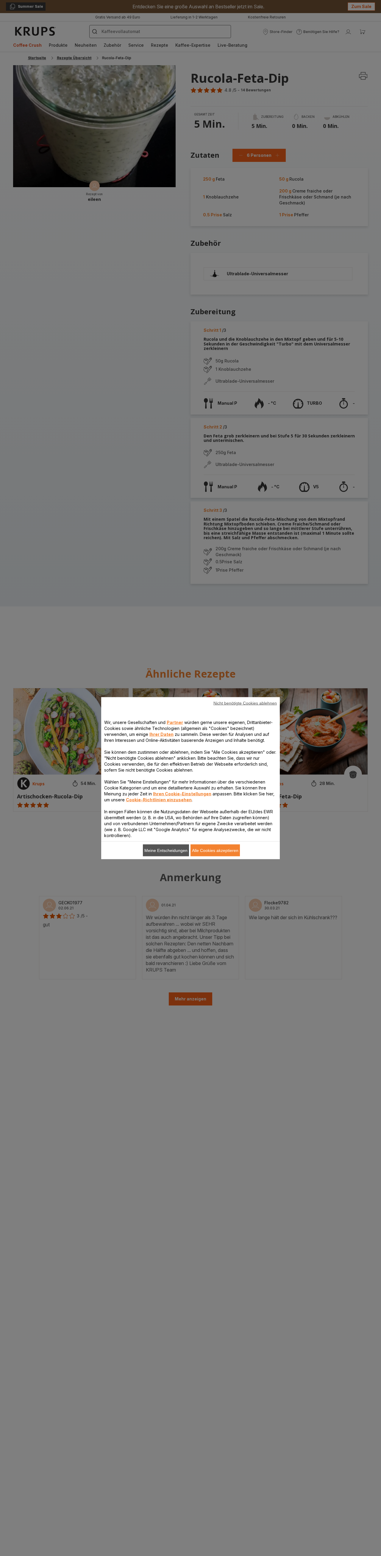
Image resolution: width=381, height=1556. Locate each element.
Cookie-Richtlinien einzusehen (159, 799)
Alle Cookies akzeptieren (215, 850)
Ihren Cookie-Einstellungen (182, 793)
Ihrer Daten (161, 733)
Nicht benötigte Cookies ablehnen (245, 702)
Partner (175, 722)
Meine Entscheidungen (166, 850)
